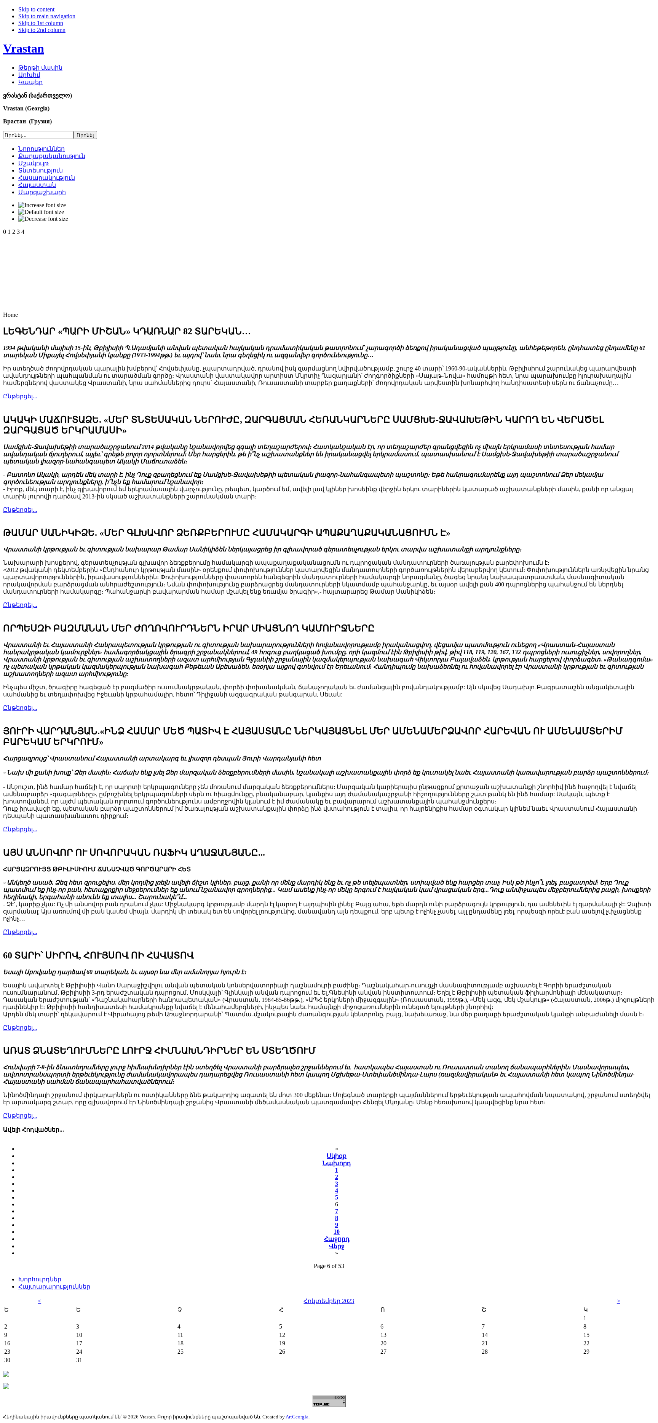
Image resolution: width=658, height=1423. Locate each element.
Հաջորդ (337, 1239)
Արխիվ (29, 75)
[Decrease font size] (43, 219)
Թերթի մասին (40, 67)
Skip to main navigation (46, 16)
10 (337, 1231)
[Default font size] (41, 212)
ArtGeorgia (297, 1417)
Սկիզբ (337, 1156)
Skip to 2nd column (41, 30)
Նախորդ (337, 1163)
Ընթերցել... (20, 396)
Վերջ (337, 1246)
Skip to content (36, 9)
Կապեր (30, 82)
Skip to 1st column (40, 23)
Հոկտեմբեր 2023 (328, 1301)
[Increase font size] (42, 205)
